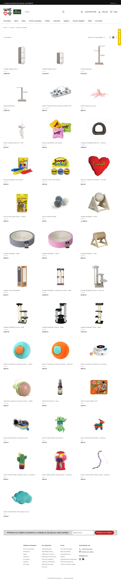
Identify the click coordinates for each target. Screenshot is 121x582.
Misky (24, 21)
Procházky (7, 21)
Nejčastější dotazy (47, 551)
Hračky (47, 21)
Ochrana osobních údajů (67, 564)
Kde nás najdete (65, 551)
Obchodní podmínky (66, 561)
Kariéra (62, 556)
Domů (5, 27)
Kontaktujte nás (65, 554)
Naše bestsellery (47, 549)
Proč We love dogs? (66, 549)
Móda (90, 21)
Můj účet (44, 567)
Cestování (56, 21)
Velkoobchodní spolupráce (68, 559)
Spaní (16, 21)
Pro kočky (98, 21)
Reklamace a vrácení (48, 554)
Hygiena (66, 21)
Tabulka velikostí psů (48, 561)
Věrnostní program (47, 559)
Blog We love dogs (47, 564)
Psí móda (26, 564)
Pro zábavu (26, 559)
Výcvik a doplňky (78, 21)
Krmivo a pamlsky (35, 21)
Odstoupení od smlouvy (49, 556)
